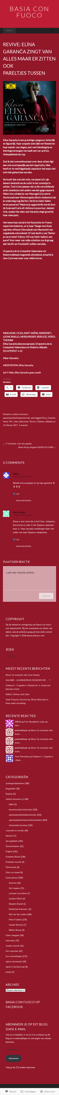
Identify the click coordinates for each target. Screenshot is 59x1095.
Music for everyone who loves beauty (23, 675)
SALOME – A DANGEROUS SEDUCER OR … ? (28, 680)
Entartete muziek (13, 862)
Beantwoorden (23, 501)
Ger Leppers (14, 888)
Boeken (9, 794)
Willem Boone (15, 930)
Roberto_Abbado (44, 421)
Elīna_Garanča (48, 418)
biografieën (11, 788)
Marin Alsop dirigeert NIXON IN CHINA (37, 447)
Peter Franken (15, 919)
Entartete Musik (13, 857)
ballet (11, 804)
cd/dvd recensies (20, 414)
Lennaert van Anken (18, 893)
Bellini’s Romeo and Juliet (17, 694)
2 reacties (23, 425)
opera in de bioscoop (15, 967)
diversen (13, 883)
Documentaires (12, 846)
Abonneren (13, 1058)
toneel (8, 972)
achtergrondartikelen (15, 783)
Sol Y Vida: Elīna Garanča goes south (22, 372)
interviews (10, 940)
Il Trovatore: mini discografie (17, 443)
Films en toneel (13, 872)
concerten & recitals (15, 830)
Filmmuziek (11, 867)
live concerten (12, 951)
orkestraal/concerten (18, 825)
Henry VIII (7, 421)
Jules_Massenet (21, 421)
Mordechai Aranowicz (18, 909)
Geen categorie (13, 935)
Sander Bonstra (16, 925)
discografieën (12, 841)
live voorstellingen (14, 956)
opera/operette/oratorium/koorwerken (25, 820)
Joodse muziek (13, 946)
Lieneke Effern (15, 898)
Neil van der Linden (17, 914)
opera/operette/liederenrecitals (16, 418)
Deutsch (9, 836)
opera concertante (14, 961)
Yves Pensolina (22, 756)
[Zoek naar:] (52, 31)
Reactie (46, 596)
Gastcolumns (12, 878)
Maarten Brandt (16, 904)
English (9, 851)
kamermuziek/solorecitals (20, 809)
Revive (33, 421)
